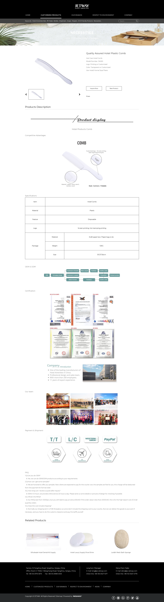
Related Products (35, 520)
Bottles (56, 21)
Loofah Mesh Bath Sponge (121, 552)
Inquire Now (94, 88)
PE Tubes (50, 21)
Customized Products (51, 15)
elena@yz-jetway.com (129, 571)
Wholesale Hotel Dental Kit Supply (43, 552)
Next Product (114, 88)
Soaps (69, 21)
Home (27, 15)
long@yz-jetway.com (99, 571)
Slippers (74, 21)
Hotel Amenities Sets (39, 21)
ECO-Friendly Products (85, 21)
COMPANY (107, 587)
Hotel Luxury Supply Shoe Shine (82, 552)
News (97, 587)
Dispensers (62, 21)
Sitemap (59, 596)
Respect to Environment (103, 15)
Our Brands (76, 15)
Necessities (97, 21)
